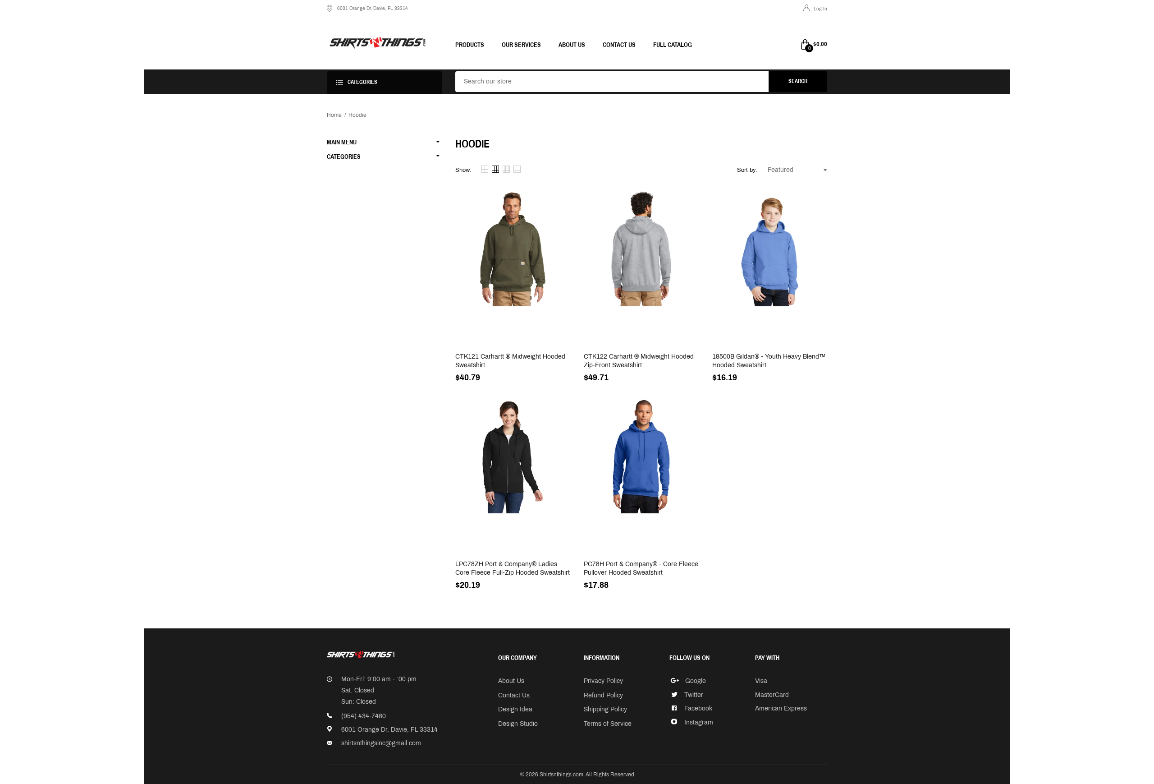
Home (334, 115)
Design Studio (518, 723)
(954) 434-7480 (363, 716)
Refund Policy (603, 695)
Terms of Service (608, 723)
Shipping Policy (605, 709)
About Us (511, 681)
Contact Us (514, 695)
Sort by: (747, 170)
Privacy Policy (603, 681)
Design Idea (515, 709)
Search (797, 81)
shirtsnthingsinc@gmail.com (381, 743)
